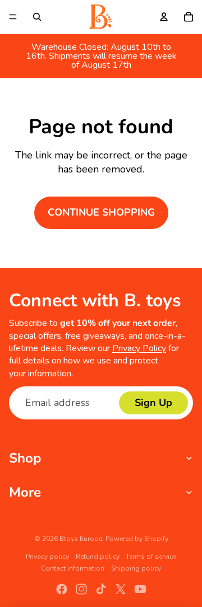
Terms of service (151, 556)
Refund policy (98, 556)
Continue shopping (101, 212)
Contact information (72, 568)
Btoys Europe (80, 538)
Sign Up (153, 402)
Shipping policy (136, 568)
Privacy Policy (139, 348)
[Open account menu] (164, 16)
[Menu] (13, 17)
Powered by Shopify (136, 538)
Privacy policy (47, 556)
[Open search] (37, 16)
